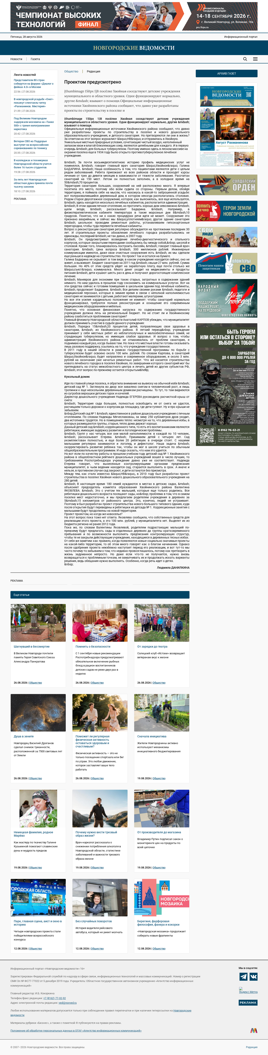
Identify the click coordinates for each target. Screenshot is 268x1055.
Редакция (252, 1047)
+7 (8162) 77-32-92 (54, 998)
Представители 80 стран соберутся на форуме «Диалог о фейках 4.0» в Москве (33, 84)
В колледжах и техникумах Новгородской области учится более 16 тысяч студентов (32, 164)
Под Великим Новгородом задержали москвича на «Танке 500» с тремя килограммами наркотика (34, 124)
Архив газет (226, 73)
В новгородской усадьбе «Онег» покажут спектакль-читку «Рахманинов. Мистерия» (33, 103)
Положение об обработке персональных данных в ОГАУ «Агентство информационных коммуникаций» (76, 1030)
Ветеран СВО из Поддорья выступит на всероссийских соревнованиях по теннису (31, 145)
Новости (16, 59)
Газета (35, 59)
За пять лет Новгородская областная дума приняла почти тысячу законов (33, 183)
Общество (71, 71)
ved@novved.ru (68, 1002)
